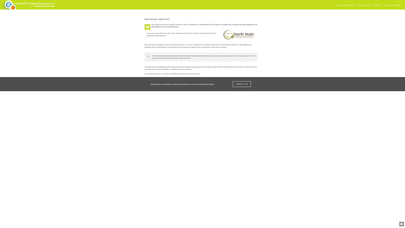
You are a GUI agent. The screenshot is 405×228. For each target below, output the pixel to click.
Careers (397, 5)
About (387, 5)
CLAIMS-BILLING (364, 5)
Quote (339, 5)
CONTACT (378, 5)
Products (350, 5)
